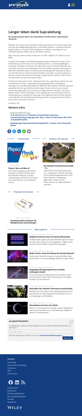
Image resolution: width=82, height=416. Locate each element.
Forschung (49, 235)
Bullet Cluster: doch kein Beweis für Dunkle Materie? (51, 253)
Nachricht (41, 235)
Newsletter (11, 402)
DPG (9, 371)
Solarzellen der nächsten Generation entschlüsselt (50, 288)
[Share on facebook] (9, 131)
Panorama (11, 368)
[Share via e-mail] (29, 131)
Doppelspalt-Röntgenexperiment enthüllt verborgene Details (47, 270)
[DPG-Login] (69, 4)
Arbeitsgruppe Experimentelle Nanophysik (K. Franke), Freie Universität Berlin (40, 124)
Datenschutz (12, 388)
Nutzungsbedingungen (16, 396)
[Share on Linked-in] (19, 131)
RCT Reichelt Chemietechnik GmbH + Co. (58, 167)
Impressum (12, 391)
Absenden (67, 338)
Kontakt (10, 399)
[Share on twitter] (14, 131)
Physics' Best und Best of (18, 168)
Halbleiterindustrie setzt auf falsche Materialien (49, 237)
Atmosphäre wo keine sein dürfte (43, 305)
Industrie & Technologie (17, 365)
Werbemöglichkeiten (15, 393)
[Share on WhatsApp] (24, 131)
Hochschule (12, 374)
